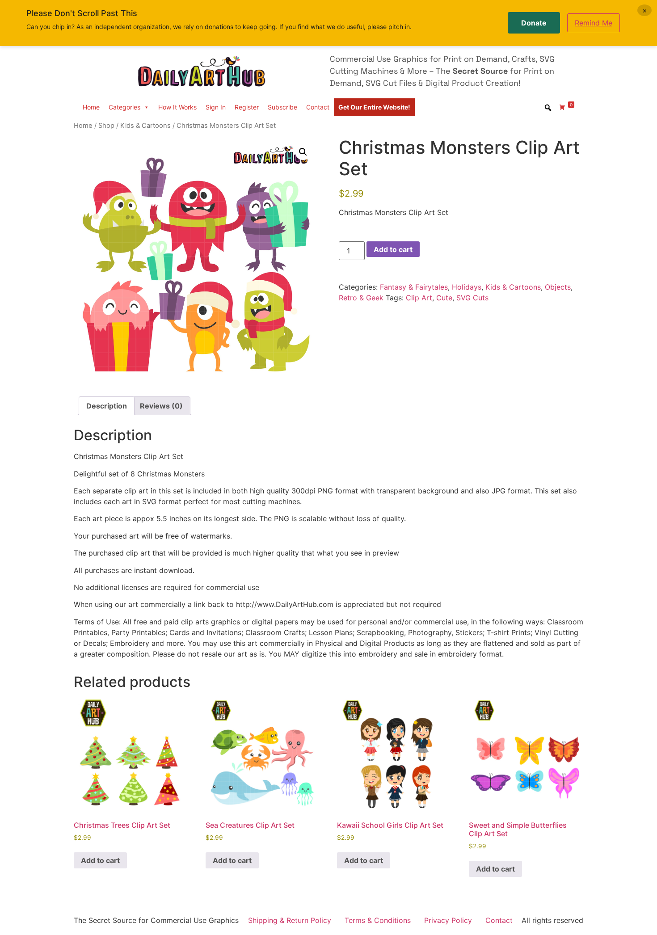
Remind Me (593, 22)
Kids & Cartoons (145, 126)
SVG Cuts (472, 297)
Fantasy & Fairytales (414, 286)
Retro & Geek (361, 297)
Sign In (216, 107)
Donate (534, 22)
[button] (303, 152)
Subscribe (282, 107)
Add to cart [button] (100, 860)
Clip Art (419, 297)
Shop (106, 126)
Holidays (466, 286)
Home (91, 107)
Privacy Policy (448, 920)
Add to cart (393, 249)
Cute (444, 297)
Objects (558, 286)
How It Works (177, 107)
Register (247, 107)
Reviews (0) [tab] (161, 405)
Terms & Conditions (378, 920)
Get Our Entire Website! (374, 107)
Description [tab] (106, 405)
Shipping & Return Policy (289, 920)
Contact (317, 107)
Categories (124, 107)
